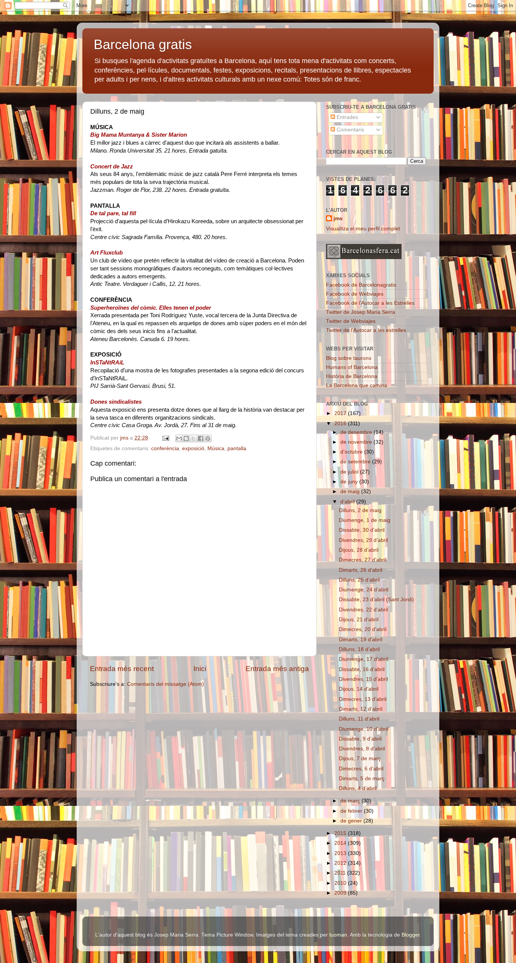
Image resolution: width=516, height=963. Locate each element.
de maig (350, 491)
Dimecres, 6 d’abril (361, 769)
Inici (199, 669)
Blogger (411, 935)
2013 (341, 853)
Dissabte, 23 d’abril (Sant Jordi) (376, 599)
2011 (340, 873)
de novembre (357, 442)
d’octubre (352, 452)
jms (338, 218)
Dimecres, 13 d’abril (362, 699)
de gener (351, 821)
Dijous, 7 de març (360, 758)
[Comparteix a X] (193, 438)
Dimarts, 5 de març (362, 778)
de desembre (357, 432)
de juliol (350, 472)
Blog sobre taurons (348, 358)
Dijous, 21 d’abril (359, 619)
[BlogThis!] (186, 438)
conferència (165, 448)
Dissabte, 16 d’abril (362, 669)
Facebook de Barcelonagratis (361, 285)
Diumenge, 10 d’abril (363, 729)
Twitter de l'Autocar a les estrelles (366, 330)
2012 (341, 863)
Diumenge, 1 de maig (364, 520)
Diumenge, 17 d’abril (363, 659)
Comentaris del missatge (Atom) (165, 684)
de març (351, 801)
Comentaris (349, 130)
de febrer (352, 811)
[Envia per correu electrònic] (179, 438)
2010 (341, 883)
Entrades (346, 117)
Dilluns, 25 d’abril (359, 580)
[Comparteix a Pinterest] (208, 438)
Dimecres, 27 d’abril (362, 560)
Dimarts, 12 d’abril (360, 709)
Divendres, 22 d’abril (363, 610)
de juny (349, 482)
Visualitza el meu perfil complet (363, 228)
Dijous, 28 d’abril (359, 550)
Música (215, 448)
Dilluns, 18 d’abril (359, 649)
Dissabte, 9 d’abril (360, 739)
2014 (341, 843)
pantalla (236, 448)
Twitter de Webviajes (350, 321)
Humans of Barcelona (352, 367)
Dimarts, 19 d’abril (360, 639)
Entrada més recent (122, 669)
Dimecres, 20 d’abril (362, 629)
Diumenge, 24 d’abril (363, 590)
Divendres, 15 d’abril (363, 679)
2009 (341, 893)
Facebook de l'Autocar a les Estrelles (370, 303)
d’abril (348, 502)
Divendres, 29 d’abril (363, 540)
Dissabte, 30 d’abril (362, 530)
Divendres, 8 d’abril (362, 749)
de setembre (356, 462)
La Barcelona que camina (356, 385)
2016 (341, 423)
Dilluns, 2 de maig (360, 510)
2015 (341, 833)
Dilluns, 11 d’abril (359, 719)
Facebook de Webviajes (354, 294)
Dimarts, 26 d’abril (360, 570)
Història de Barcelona (351, 376)
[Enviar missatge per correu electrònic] (165, 438)
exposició (193, 448)
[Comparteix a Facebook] (200, 438)
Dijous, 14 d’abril (359, 689)
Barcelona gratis (143, 44)
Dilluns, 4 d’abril (358, 788)
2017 (341, 413)
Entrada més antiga (277, 669)
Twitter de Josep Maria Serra (360, 312)
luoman (338, 935)
